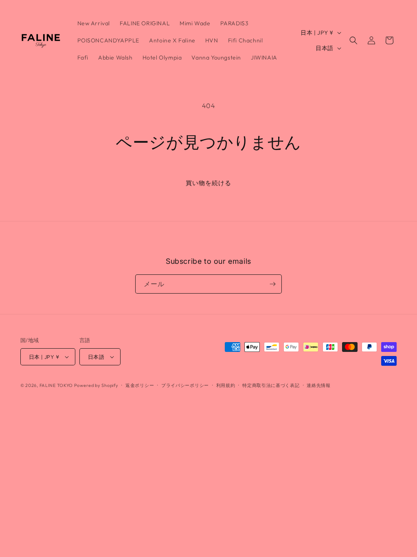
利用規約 (225, 385)
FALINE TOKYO (57, 385)
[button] (353, 40)
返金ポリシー (139, 385)
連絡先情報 (319, 385)
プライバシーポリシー (185, 385)
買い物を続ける (208, 183)
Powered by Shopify (96, 385)
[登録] (272, 284)
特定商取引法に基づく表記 (270, 385)
